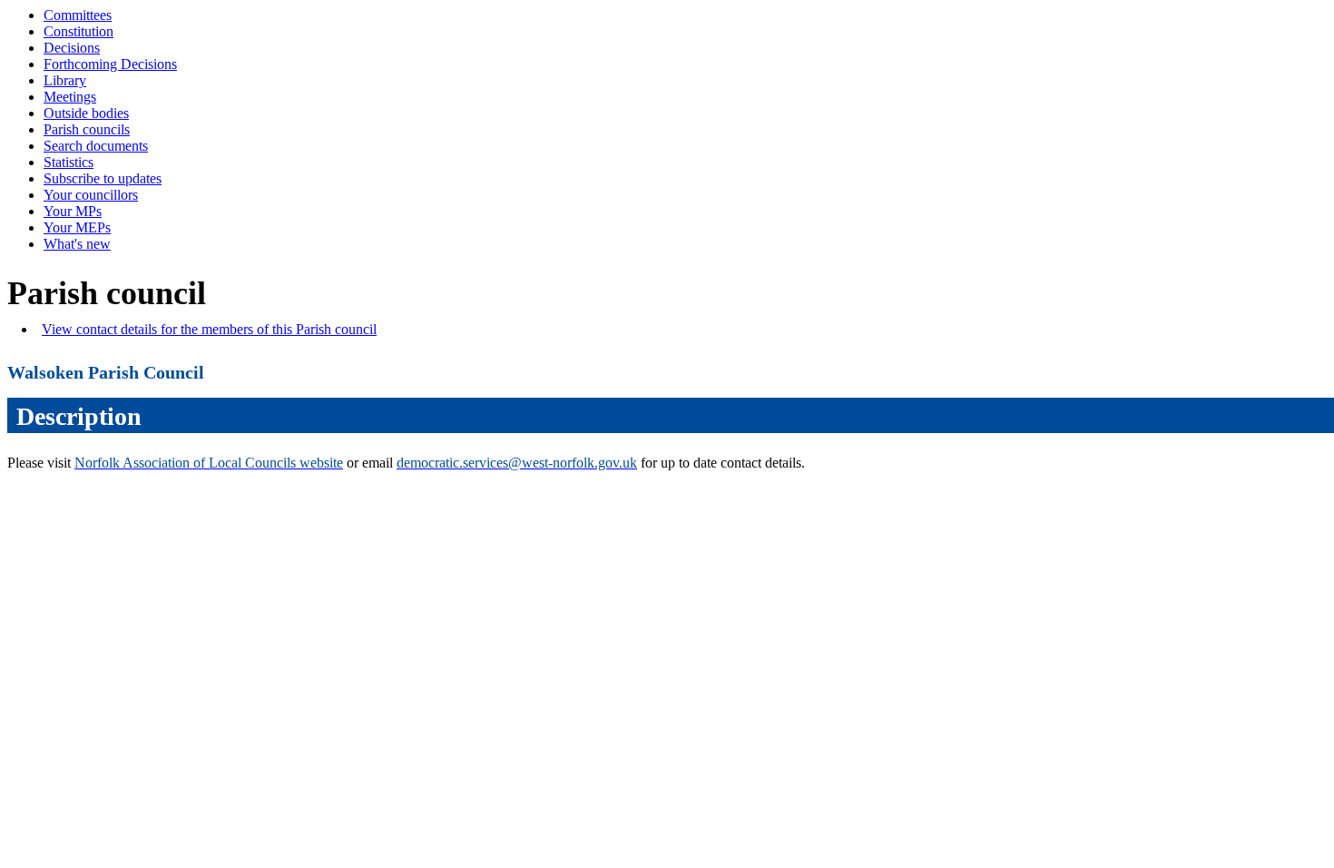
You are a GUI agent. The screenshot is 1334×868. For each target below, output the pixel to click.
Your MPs (73, 211)
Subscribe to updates (103, 178)
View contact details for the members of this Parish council (209, 329)
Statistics (68, 162)
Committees (78, 15)
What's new (77, 244)
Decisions (72, 47)
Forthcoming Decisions (110, 64)
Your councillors (91, 194)
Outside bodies (86, 113)
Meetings (70, 96)
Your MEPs (77, 227)
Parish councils (87, 129)
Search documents (96, 145)
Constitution (78, 31)
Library (65, 80)
